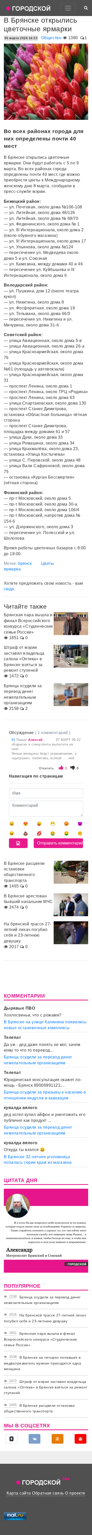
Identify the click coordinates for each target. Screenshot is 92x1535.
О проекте (75, 1493)
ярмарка (12, 569)
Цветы (47, 563)
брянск (25, 563)
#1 (14, 740)
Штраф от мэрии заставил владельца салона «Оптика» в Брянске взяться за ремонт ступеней (45, 1387)
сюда (9, 589)
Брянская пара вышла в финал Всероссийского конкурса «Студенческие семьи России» (40, 1339)
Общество (51, 38)
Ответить (46, 768)
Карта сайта (19, 1493)
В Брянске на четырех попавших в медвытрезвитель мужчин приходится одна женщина (42, 1363)
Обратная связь (48, 1493)
